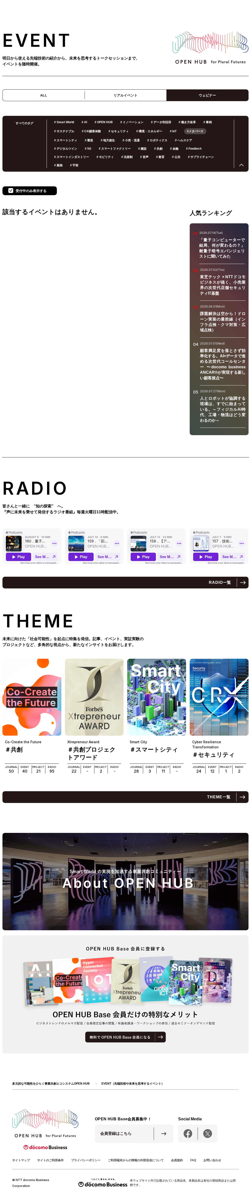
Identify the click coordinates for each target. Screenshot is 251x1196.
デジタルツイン (65, 148)
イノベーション (131, 122)
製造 (89, 140)
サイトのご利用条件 (50, 1160)
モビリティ (105, 157)
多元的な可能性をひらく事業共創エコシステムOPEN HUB (51, 1083)
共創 (158, 148)
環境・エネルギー (149, 131)
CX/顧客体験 (91, 131)
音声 (144, 157)
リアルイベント (125, 95)
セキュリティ (119, 131)
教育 (160, 157)
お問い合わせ (212, 1160)
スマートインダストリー (71, 157)
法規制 (127, 157)
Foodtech (193, 148)
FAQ (193, 1160)
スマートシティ (65, 140)
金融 (174, 148)
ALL (43, 95)
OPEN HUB (104, 122)
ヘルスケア (183, 140)
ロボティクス (157, 140)
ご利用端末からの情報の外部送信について (136, 1160)
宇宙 (74, 165)
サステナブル (64, 131)
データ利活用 (161, 122)
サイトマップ (21, 1160)
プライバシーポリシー (85, 1160)
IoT (173, 131)
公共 (176, 157)
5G (88, 148)
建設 (142, 148)
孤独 (58, 165)
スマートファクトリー (115, 148)
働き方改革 (187, 122)
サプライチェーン (201, 157)
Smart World (64, 122)
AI (84, 122)
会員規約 (177, 1160)
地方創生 (108, 140)
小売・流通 (131, 140)
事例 (207, 122)
